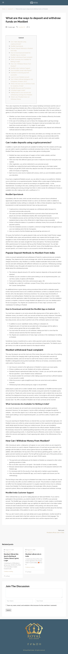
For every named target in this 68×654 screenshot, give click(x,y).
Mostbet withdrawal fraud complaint (21, 57)
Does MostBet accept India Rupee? (21, 70)
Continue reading (8, 571)
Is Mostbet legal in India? (18, 90)
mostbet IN (10, 9)
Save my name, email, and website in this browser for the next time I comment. (32, 605)
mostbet (55, 449)
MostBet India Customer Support (20, 68)
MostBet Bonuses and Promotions (21, 88)
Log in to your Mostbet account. (20, 77)
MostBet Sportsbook (17, 46)
